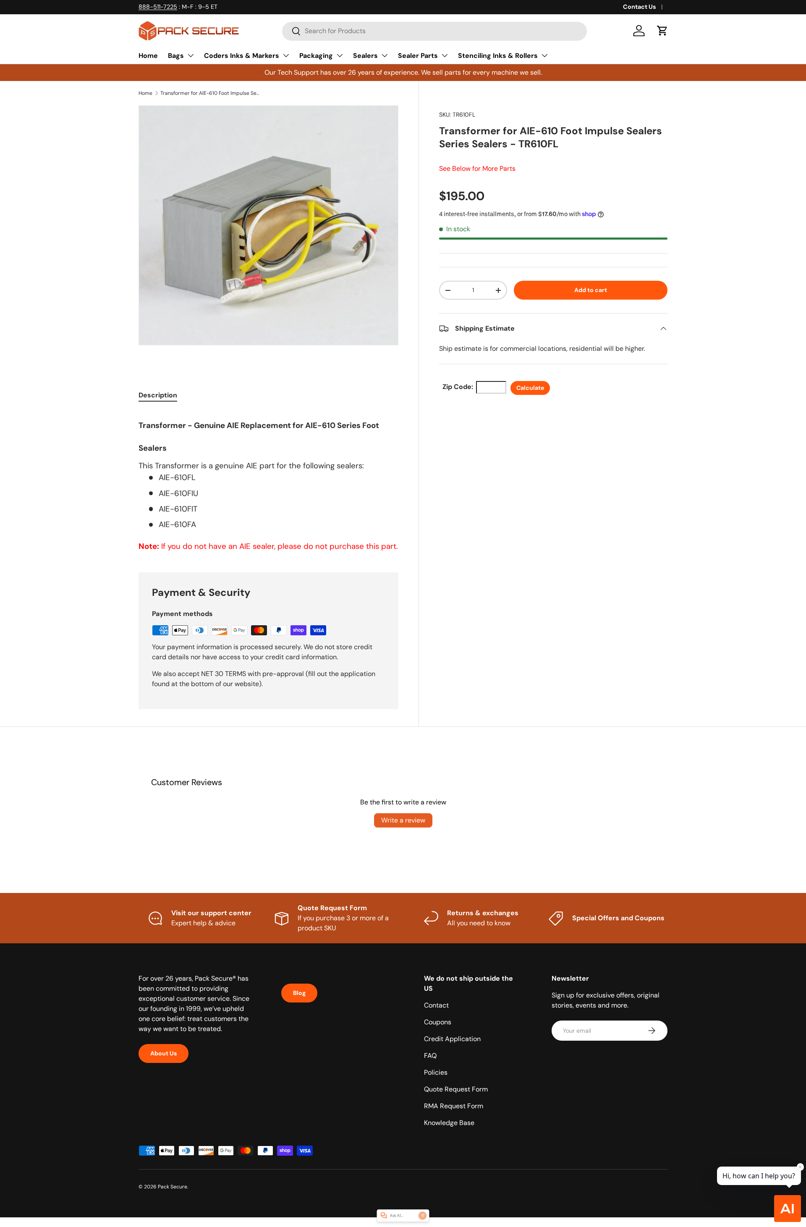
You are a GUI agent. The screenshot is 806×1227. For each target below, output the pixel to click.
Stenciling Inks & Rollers (498, 55)
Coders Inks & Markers (241, 55)
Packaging (316, 55)
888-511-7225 (158, 6)
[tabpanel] (268, 481)
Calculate (530, 388)
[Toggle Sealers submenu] (384, 55)
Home (148, 55)
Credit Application (452, 1038)
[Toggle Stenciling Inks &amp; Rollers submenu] (544, 55)
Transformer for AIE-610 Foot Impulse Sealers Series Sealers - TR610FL (210, 93)
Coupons (437, 1022)
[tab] (158, 395)
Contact (436, 1005)
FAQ (430, 1055)
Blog (299, 993)
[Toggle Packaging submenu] (340, 55)
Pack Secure (172, 1186)
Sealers (365, 55)
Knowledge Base (449, 1122)
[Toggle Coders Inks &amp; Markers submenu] (286, 55)
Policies (435, 1072)
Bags (176, 55)
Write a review (403, 820)
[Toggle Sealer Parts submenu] (445, 55)
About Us (163, 1053)
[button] (662, 30)
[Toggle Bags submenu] (191, 55)
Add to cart (590, 290)
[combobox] (434, 30)
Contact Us (639, 6)
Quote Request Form (456, 1089)
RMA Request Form (453, 1106)
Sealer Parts (418, 55)
